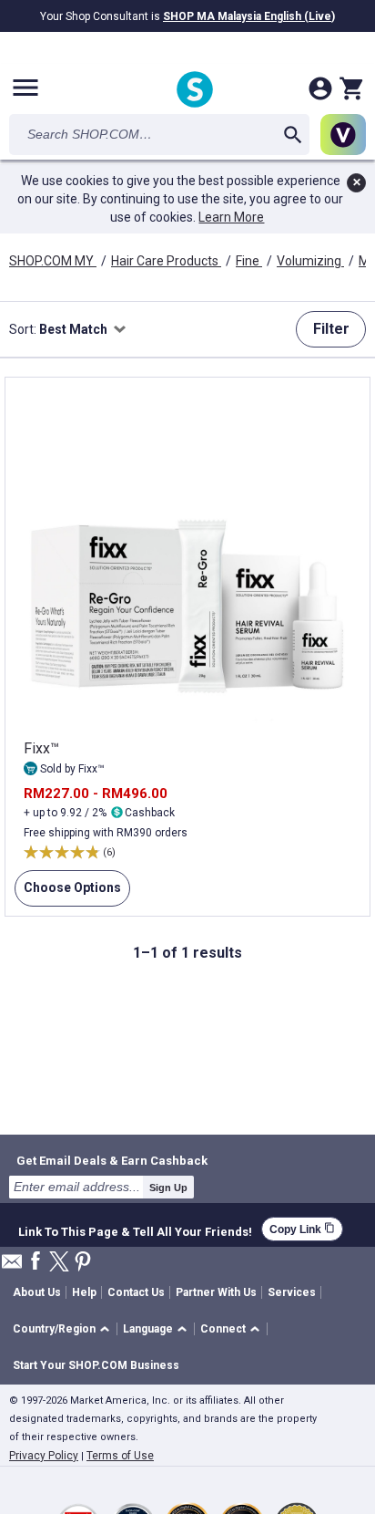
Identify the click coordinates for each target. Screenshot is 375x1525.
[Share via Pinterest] (83, 1262)
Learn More (231, 217)
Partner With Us (216, 1292)
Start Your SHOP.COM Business (96, 1365)
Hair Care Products (166, 261)
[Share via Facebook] (35, 1261)
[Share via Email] (12, 1266)
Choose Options (68, 887)
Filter (331, 328)
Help (84, 1292)
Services (292, 1292)
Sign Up (168, 1187)
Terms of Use (120, 1455)
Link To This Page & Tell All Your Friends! (135, 1229)
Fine (249, 261)
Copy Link (302, 1229)
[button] (64, 1329)
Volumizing (310, 261)
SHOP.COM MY (52, 261)
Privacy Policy (43, 1455)
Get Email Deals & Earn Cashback (112, 1160)
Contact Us (136, 1292)
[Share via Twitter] (59, 1262)
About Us (37, 1292)
